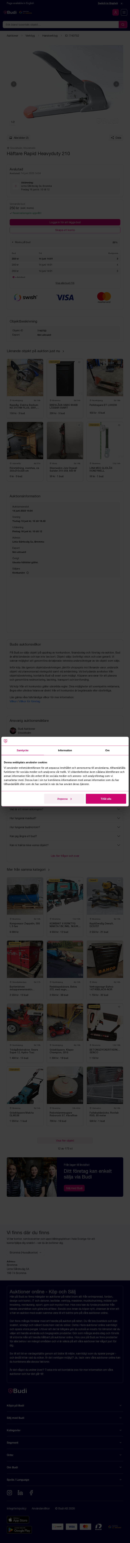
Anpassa (62, 798)
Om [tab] (107, 750)
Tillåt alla (106, 798)
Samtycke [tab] (22, 750)
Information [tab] (65, 750)
